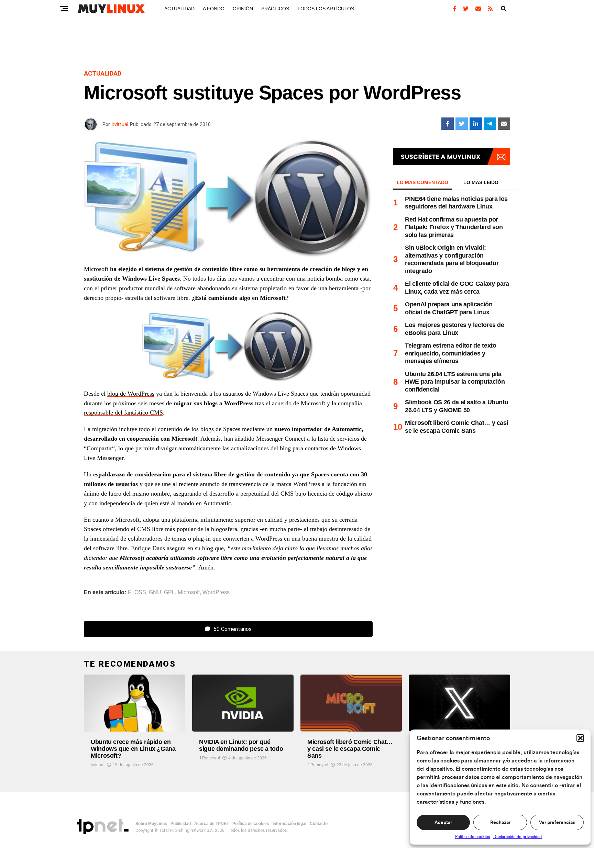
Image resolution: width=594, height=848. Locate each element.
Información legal (289, 823)
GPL (169, 592)
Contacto (319, 823)
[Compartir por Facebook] (447, 123)
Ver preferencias (557, 822)
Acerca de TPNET (211, 823)
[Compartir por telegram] (490, 123)
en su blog (200, 548)
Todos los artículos (325, 8)
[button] (580, 738)
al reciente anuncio (196, 483)
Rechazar (500, 822)
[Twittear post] (461, 123)
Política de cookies (472, 837)
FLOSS (137, 592)
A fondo (213, 8)
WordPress (216, 592)
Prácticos (275, 8)
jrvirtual (120, 124)
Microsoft (189, 592)
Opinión (243, 8)
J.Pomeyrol (209, 758)
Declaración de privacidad (517, 837)
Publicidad (180, 823)
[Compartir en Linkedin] (476, 123)
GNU (155, 592)
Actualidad (179, 8)
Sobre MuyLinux (151, 823)
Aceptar (443, 822)
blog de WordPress (130, 393)
